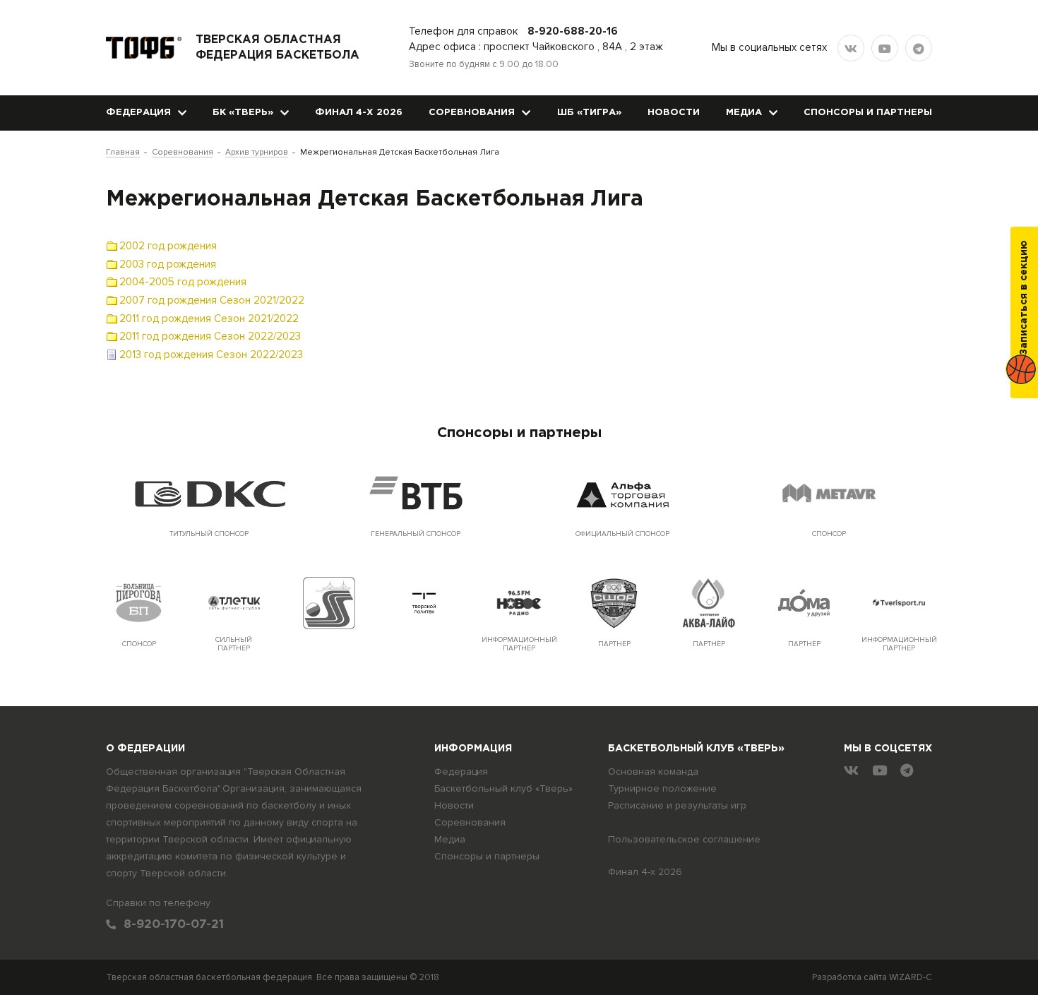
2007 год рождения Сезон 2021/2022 (211, 300)
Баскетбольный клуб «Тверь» (503, 788)
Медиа (744, 113)
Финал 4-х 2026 (358, 113)
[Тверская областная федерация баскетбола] (143, 48)
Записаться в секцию (1024, 297)
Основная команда (653, 771)
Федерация (138, 113)
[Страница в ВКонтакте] (850, 48)
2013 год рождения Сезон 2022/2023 (211, 354)
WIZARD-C (910, 977)
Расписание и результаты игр (677, 805)
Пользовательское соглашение (684, 839)
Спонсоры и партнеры (868, 113)
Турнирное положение (662, 788)
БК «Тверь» (243, 113)
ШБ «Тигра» (589, 113)
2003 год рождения (167, 264)
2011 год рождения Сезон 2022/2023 (210, 336)
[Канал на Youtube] (884, 48)
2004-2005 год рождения (182, 281)
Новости (674, 113)
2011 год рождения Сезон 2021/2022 (209, 318)
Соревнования (472, 113)
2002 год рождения (168, 245)
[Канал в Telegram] (918, 48)
